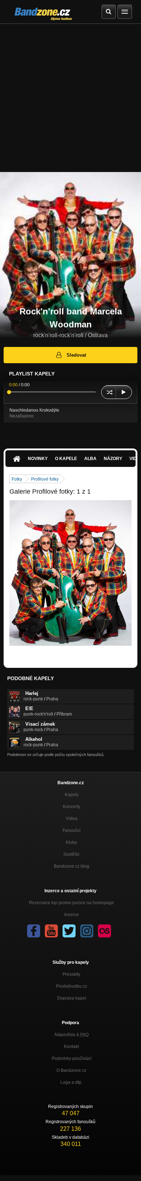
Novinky (38, 458)
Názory (113, 458)
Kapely (71, 794)
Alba (90, 458)
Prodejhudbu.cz (71, 986)
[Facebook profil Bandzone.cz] (33, 930)
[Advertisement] (70, 97)
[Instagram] (86, 930)
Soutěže (71, 854)
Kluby (71, 842)
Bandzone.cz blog (71, 866)
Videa (71, 818)
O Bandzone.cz (71, 1070)
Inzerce (71, 914)
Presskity (71, 974)
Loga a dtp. (71, 1082)
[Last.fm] (104, 930)
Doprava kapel (71, 998)
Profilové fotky (45, 479)
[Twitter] (69, 930)
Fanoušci (72, 830)
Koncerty (71, 806)
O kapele (66, 458)
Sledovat (76, 355)
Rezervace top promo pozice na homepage (71, 902)
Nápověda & (72, 1034)
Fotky (17, 479)
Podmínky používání (71, 1058)
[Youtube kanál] (51, 930)
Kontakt (71, 1046)
